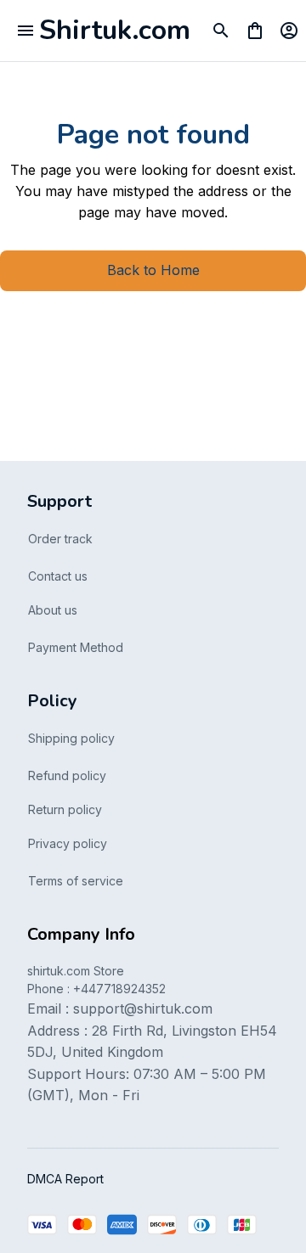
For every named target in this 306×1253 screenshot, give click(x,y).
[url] (142, 1009)
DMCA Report (65, 1179)
